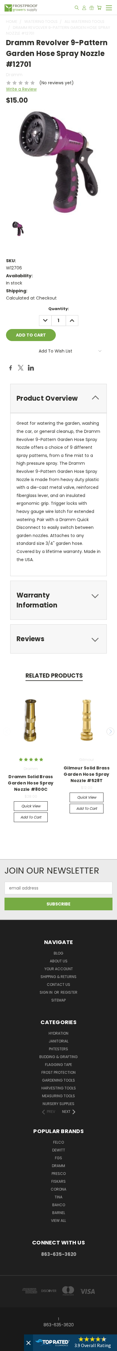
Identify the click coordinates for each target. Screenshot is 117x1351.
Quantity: (58, 309)
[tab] (58, 398)
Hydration (58, 1033)
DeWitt (58, 1150)
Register (69, 992)
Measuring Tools (58, 1095)
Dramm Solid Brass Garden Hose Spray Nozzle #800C (30, 783)
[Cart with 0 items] (99, 7)
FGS (58, 1157)
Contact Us (58, 984)
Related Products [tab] (54, 676)
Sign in (46, 992)
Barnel (58, 1212)
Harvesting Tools (58, 1088)
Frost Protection (58, 1072)
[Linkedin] (31, 368)
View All (58, 1220)
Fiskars (58, 1181)
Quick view (30, 806)
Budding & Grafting (58, 1056)
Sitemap (58, 1000)
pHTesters (58, 1048)
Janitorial (58, 1041)
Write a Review (21, 89)
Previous (7, 731)
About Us (59, 961)
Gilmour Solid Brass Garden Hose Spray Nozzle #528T (87, 774)
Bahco (58, 1204)
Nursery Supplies (58, 1103)
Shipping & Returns (58, 976)
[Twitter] (21, 368)
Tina (58, 1197)
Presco (59, 1173)
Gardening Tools (58, 1080)
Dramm (58, 1165)
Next (110, 731)
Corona (58, 1189)
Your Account (58, 968)
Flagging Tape (58, 1064)
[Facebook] (11, 368)
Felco (58, 1142)
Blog (58, 953)
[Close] (28, 1342)
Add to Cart (30, 817)
